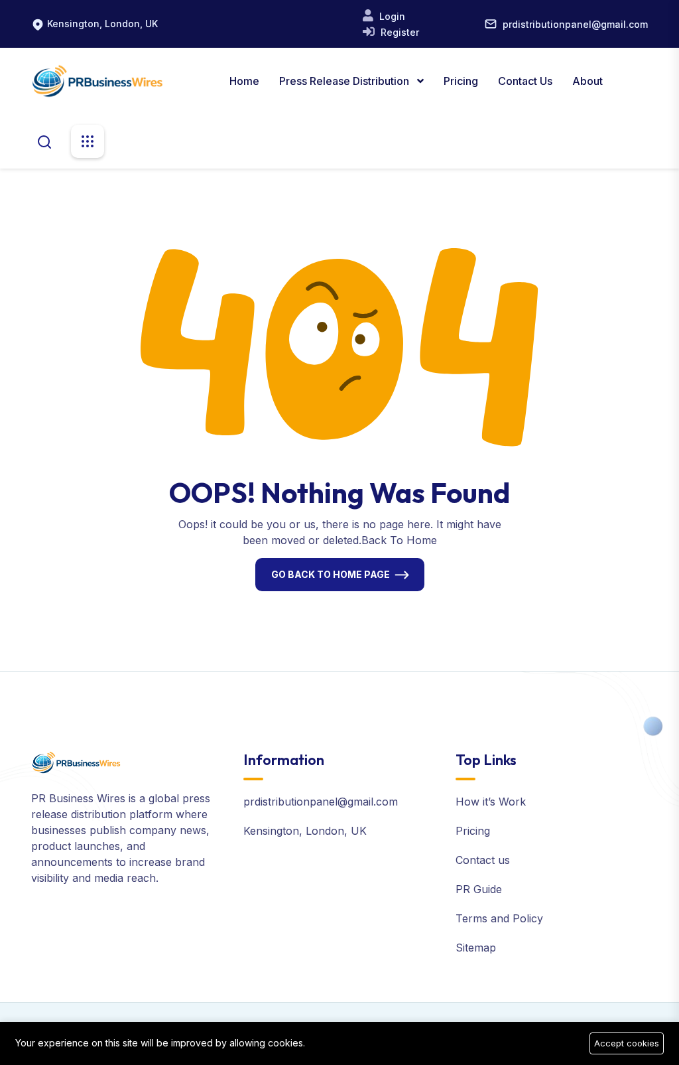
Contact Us (525, 81)
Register (398, 32)
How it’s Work (491, 801)
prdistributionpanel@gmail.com (575, 24)
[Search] (44, 141)
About (587, 81)
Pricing (461, 81)
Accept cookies (626, 1043)
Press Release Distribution (345, 81)
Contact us (483, 860)
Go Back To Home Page (330, 574)
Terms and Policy (499, 918)
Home (244, 81)
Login (391, 16)
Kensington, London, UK (102, 23)
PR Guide (479, 889)
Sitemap (476, 947)
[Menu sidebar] (87, 141)
